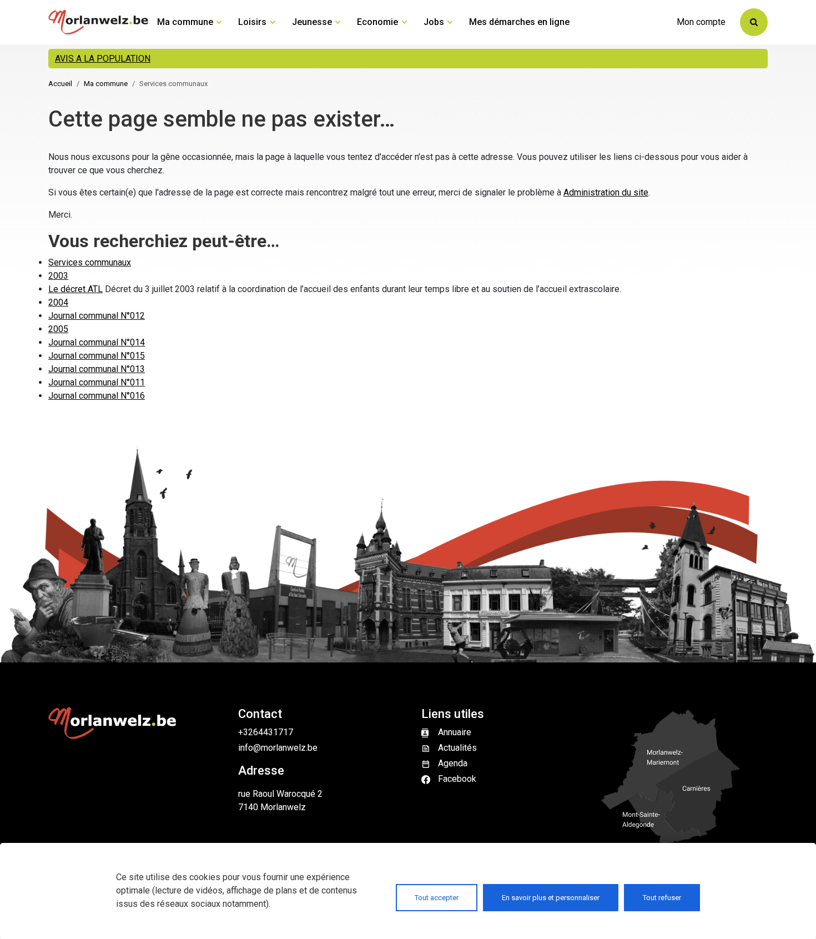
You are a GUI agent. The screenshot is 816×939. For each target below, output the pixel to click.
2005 (58, 329)
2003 (58, 275)
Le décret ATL (75, 289)
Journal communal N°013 (96, 369)
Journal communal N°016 (96, 395)
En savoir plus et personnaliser (551, 897)
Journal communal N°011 (96, 382)
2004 (58, 302)
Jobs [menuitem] (434, 22)
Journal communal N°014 (96, 342)
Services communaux (89, 262)
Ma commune (106, 83)
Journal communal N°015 (96, 355)
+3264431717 (265, 732)
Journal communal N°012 (96, 315)
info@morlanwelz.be (278, 747)
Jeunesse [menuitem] (312, 22)
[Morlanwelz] (98, 21)
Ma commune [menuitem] (185, 22)
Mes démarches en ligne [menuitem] (519, 22)
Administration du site (605, 192)
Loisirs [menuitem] (252, 22)
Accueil (60, 83)
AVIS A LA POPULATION (102, 58)
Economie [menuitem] (377, 22)
